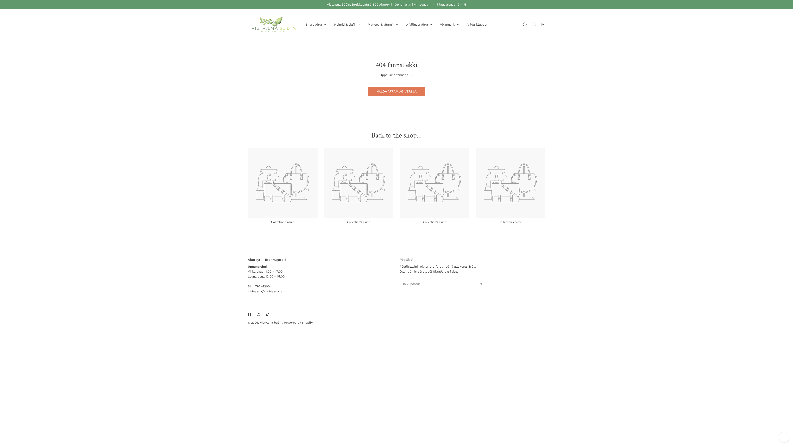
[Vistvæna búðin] (273, 24)
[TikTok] (267, 314)
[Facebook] (249, 314)
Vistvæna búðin (271, 322)
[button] (543, 24)
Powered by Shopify (298, 322)
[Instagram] (258, 314)
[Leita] (524, 24)
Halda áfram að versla (396, 91)
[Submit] (481, 283)
